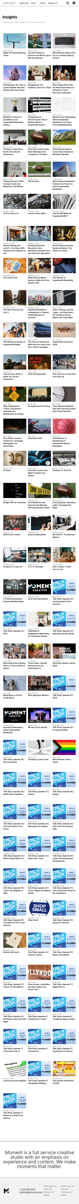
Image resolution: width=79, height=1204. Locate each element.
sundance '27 (52, 3)
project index (24, 3)
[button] (34, 3)
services (43, 3)
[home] (9, 3)
